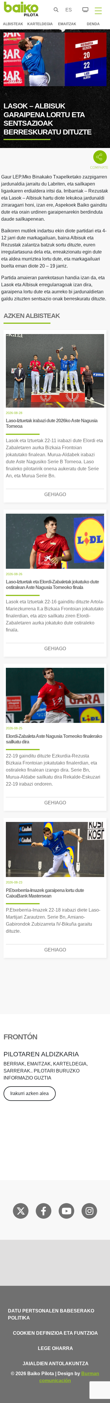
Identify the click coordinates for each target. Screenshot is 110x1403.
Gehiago (55, 494)
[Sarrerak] (82, 8)
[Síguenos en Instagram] (89, 1212)
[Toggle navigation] (98, 10)
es (67, 9)
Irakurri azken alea (29, 1093)
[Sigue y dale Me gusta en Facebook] (43, 1212)
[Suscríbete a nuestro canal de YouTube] (67, 1212)
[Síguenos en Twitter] (20, 1212)
